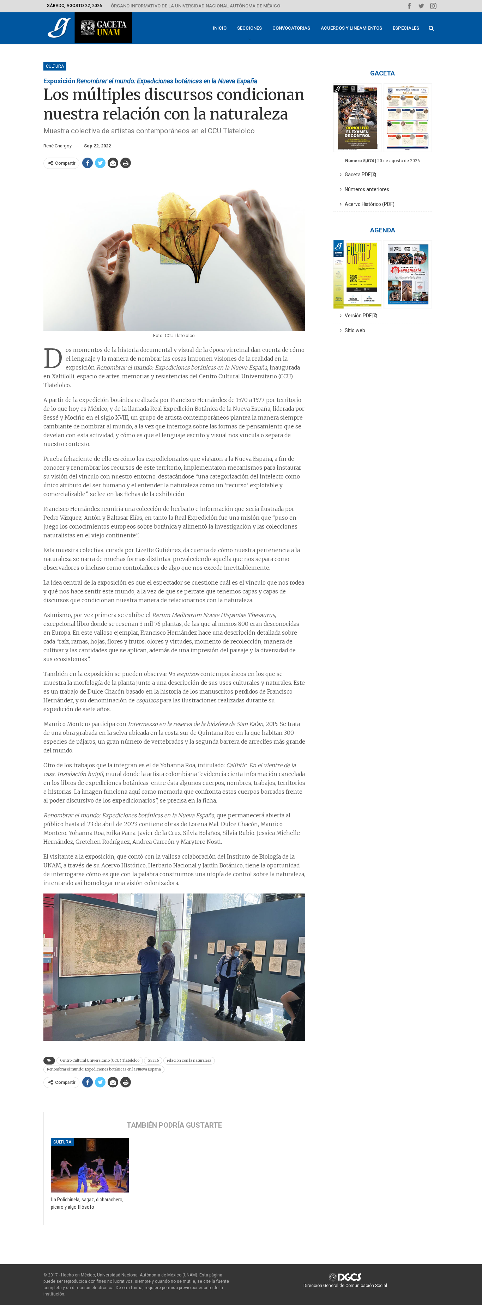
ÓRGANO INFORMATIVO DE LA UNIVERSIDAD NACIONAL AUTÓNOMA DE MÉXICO (195, 5)
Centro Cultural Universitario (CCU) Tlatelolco (99, 1060)
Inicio (220, 28)
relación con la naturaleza (189, 1060)
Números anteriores (365, 189)
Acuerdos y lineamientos (351, 28)
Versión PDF (357, 315)
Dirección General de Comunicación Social (345, 1285)
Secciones (249, 28)
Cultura (55, 66)
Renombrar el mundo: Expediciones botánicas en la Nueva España (104, 1069)
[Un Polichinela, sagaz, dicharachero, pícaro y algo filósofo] (90, 1165)
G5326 (153, 1060)
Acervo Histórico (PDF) (368, 204)
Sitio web (353, 330)
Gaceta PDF (357, 174)
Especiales (406, 28)
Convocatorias (291, 28)
